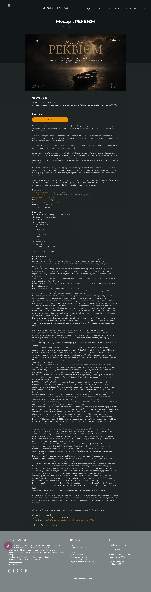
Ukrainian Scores (15, 562)
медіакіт (73, 552)
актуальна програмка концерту (82, 561)
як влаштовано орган (78, 550)
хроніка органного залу (79, 557)
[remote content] (50, 119)
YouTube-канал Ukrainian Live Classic (23, 557)
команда (73, 545)
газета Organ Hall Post (78, 559)
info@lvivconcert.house (118, 545)
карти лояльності (76, 554)
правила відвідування (78, 547)
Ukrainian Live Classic (17, 550)
